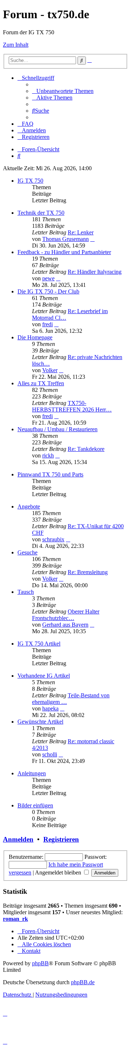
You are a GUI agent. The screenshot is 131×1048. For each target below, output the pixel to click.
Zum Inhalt (15, 45)
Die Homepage (34, 337)
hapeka (50, 708)
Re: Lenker (81, 232)
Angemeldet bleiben (59, 872)
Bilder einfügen (35, 805)
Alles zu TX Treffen (40, 383)
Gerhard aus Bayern (65, 625)
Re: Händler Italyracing (95, 272)
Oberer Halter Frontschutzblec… (65, 614)
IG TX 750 (30, 181)
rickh (48, 455)
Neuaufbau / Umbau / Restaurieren (57, 429)
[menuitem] (63, 91)
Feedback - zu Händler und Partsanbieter (64, 252)
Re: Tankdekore (86, 449)
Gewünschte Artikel (40, 721)
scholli (49, 754)
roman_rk (15, 919)
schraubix (53, 539)
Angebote (28, 506)
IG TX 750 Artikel (38, 643)
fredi (47, 324)
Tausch (25, 592)
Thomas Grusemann (65, 239)
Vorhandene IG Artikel (43, 676)
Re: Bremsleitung (88, 572)
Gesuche (27, 552)
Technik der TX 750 (40, 213)
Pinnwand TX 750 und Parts (50, 474)
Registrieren (61, 839)
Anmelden (18, 839)
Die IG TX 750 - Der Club (48, 291)
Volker (49, 370)
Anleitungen (31, 773)
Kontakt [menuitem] (31, 951)
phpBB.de (83, 982)
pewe (48, 278)
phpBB (40, 963)
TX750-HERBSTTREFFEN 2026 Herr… (72, 406)
